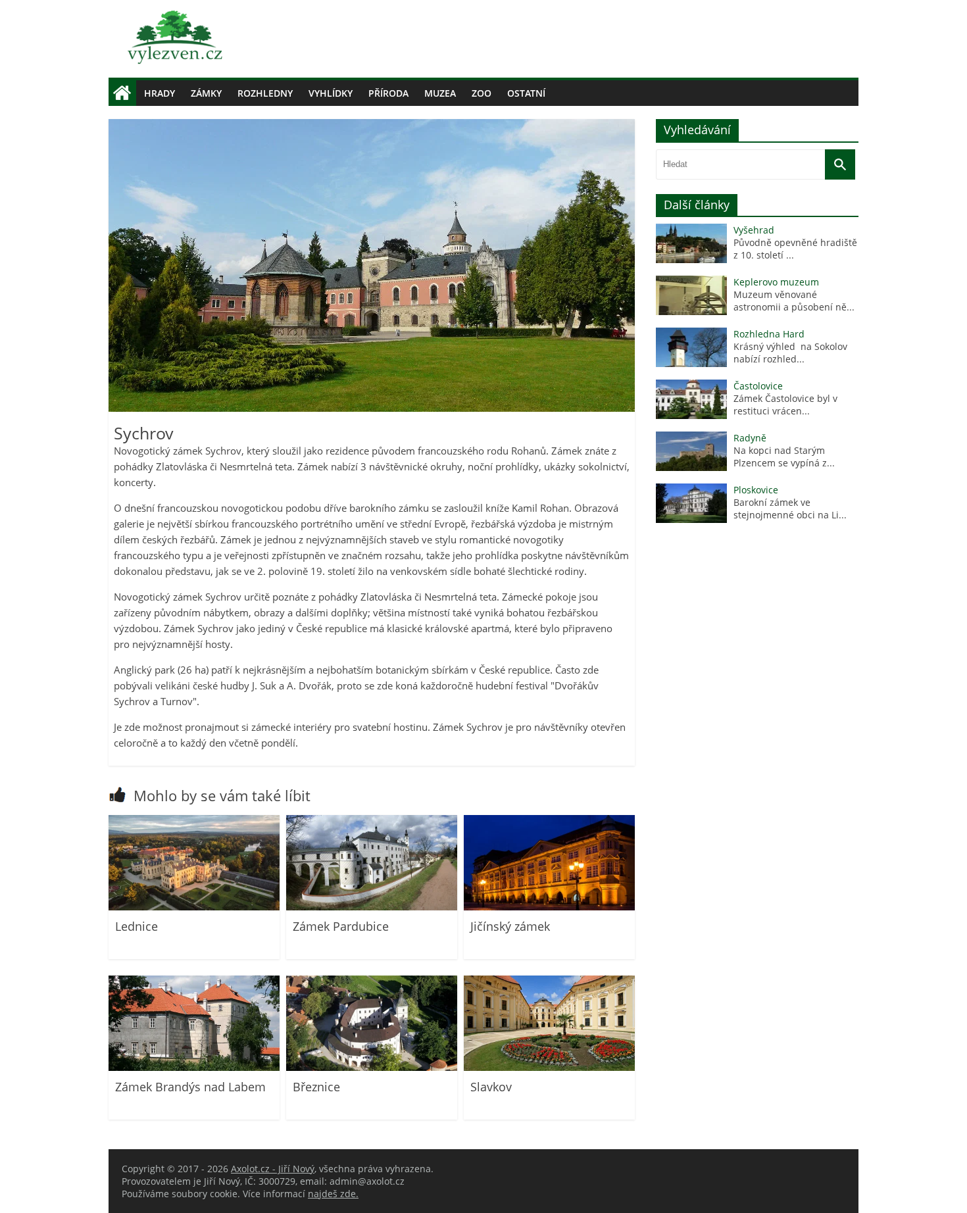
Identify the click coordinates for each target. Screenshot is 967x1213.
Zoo (481, 93)
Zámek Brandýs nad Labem (190, 1087)
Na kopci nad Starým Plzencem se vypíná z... (784, 456)
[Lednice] (194, 907)
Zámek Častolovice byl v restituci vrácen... (785, 404)
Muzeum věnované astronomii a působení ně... (794, 300)
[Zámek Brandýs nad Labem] (194, 1067)
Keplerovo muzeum (776, 282)
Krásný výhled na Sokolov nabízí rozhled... (790, 352)
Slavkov (491, 1087)
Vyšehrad (753, 230)
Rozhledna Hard (769, 334)
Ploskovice (755, 489)
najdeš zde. (333, 1193)
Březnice (316, 1087)
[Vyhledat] (840, 164)
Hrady (159, 93)
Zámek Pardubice (341, 926)
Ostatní (526, 93)
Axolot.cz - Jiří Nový (272, 1168)
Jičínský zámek (510, 926)
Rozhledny (265, 93)
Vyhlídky (331, 93)
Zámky (206, 93)
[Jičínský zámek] (549, 907)
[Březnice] (371, 1067)
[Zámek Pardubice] (371, 907)
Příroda (388, 93)
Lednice (136, 926)
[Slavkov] (549, 1067)
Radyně (749, 438)
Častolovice (758, 386)
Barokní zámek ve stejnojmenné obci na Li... (790, 508)
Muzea (440, 93)
